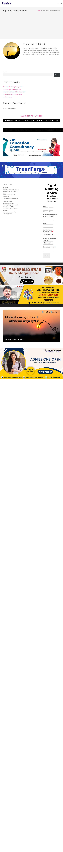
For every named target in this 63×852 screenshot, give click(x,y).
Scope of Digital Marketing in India (12, 89)
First (44, 211)
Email (45, 223)
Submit (46, 255)
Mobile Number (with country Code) (50, 215)
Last (50, 211)
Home (39, 10)
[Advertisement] (31, 27)
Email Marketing (7, 97)
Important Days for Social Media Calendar (14, 92)
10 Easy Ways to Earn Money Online (12, 94)
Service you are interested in (48, 231)
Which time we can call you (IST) (50, 239)
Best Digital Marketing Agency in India (13, 87)
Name (45, 206)
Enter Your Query (49, 247)
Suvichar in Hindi (34, 44)
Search (4, 72)
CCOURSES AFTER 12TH (31, 115)
